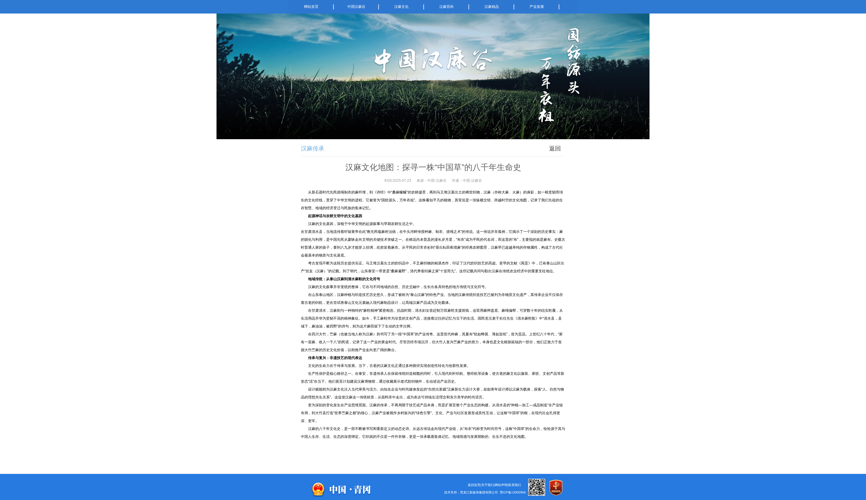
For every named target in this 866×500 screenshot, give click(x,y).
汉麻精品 (491, 7)
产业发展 (537, 7)
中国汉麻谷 (356, 7)
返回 (555, 148)
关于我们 (487, 485)
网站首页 (311, 7)
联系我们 (514, 485)
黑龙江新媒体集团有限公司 (479, 492)
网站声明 (501, 485)
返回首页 (474, 485)
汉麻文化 (401, 7)
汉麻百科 (446, 7)
